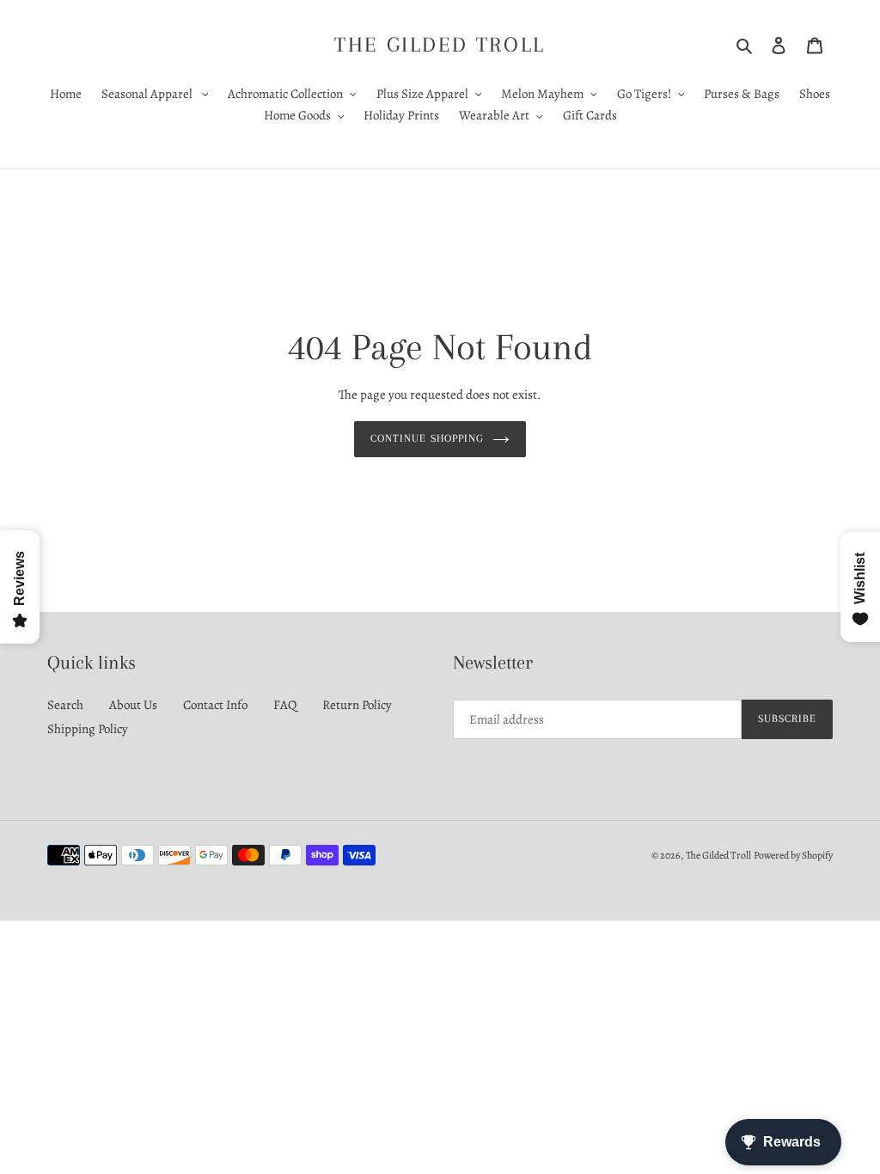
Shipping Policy (87, 728)
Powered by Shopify (793, 855)
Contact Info (215, 704)
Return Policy (357, 704)
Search (65, 704)
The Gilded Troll (440, 44)
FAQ (284, 704)
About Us (133, 704)
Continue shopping (427, 438)
